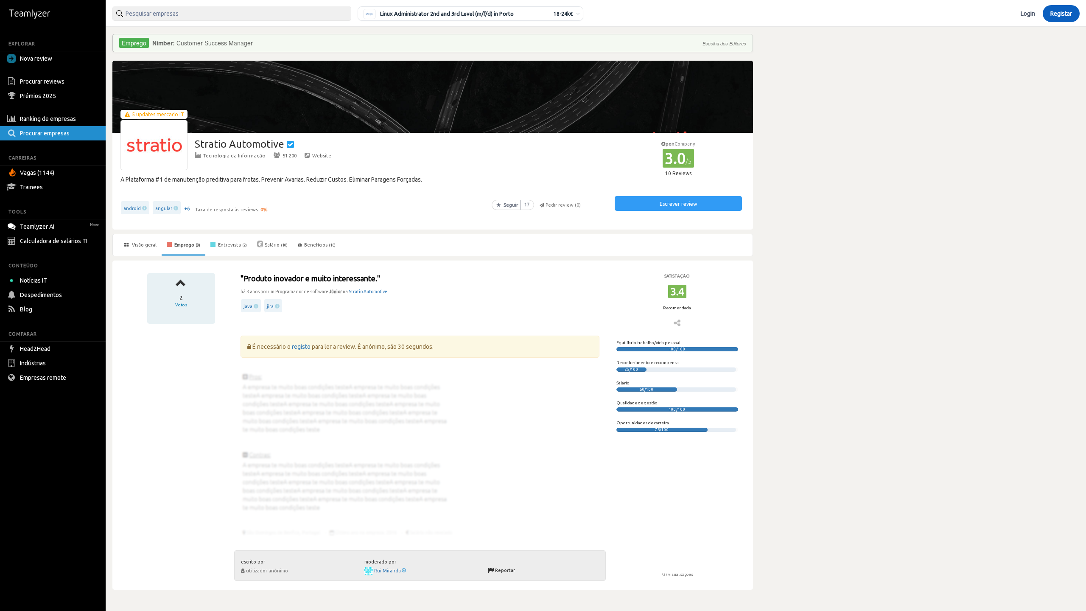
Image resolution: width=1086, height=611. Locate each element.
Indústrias (33, 363)
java (248, 306)
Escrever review (678, 204)
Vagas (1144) (37, 172)
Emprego (186, 244)
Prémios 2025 (38, 95)
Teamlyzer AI (60, 226)
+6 (187, 208)
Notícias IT (33, 280)
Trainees (31, 187)
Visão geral (144, 244)
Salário (276, 244)
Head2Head (35, 348)
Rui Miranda (387, 570)
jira (270, 306)
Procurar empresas (45, 133)
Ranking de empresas (48, 118)
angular (163, 208)
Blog (26, 309)
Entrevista (232, 244)
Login (1028, 13)
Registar (1061, 13)
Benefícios (320, 244)
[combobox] (231, 13)
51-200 (290, 155)
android (132, 208)
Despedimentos (41, 294)
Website (321, 155)
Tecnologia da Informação (234, 155)
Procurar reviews (42, 81)
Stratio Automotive (368, 291)
